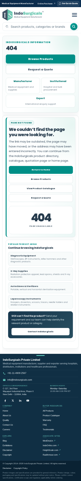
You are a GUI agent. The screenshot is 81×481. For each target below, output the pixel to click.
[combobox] (36, 26)
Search (73, 26)
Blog (5, 441)
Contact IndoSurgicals (40, 331)
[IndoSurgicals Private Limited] (23, 15)
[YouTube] (27, 400)
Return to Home (41, 169)
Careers (6, 429)
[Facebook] (5, 400)
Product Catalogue (51, 415)
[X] (12, 400)
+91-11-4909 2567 (16, 373)
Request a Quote (40, 69)
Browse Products (40, 59)
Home (5, 411)
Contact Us (8, 425)
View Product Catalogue (41, 188)
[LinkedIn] (20, 400)
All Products (48, 411)
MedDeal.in (49, 440)
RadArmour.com (51, 454)
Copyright (7, 455)
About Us (7, 415)
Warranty (47, 420)
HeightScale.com (52, 450)
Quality (6, 420)
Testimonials (48, 429)
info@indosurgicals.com (19, 380)
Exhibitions (7, 445)
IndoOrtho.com (51, 445)
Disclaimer (7, 450)
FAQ (45, 425)
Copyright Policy (21, 468)
